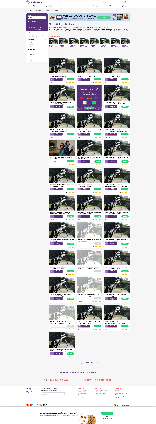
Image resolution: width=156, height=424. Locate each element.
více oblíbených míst (37, 29)
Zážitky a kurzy (110, 6)
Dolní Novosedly (32, 27)
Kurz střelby (49, 10)
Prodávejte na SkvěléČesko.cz (102, 390)
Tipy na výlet (80, 397)
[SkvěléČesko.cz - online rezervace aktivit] (35, 2)
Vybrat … (80, 55)
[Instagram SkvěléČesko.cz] (31, 392)
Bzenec (30, 25)
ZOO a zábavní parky (49, 6)
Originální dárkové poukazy (83, 394)
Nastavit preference (107, 418)
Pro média (117, 397)
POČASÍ (29, 32)
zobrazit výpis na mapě (38, 63)
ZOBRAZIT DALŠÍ (89, 362)
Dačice (36, 25)
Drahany (56, 10)
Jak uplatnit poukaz (82, 393)
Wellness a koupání (65, 6)
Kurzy (44, 10)
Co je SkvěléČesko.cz (82, 391)
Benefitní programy (82, 390)
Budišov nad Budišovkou (33, 22)
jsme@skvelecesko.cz (99, 379)
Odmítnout (107, 416)
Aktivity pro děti (123, 6)
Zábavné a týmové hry (34, 6)
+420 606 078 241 (58, 379)
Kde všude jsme (118, 390)
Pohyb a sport (78, 6)
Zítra (69, 55)
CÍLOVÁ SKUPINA (31, 49)
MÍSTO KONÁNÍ (31, 39)
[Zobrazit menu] (128, 2)
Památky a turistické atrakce (94, 6)
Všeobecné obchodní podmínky (121, 396)
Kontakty (116, 391)
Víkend (74, 55)
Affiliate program (99, 394)
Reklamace (80, 396)
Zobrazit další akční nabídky (89, 49)
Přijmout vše (107, 413)
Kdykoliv (58, 55)
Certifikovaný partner (100, 396)
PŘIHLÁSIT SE (120, 2)
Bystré (42, 22)
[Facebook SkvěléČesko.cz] (27, 392)
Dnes (64, 55)
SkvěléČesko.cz (29, 10)
